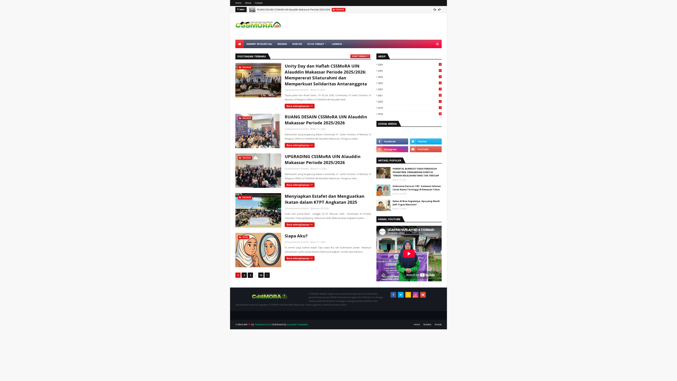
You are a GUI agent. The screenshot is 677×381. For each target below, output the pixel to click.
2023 (409, 83)
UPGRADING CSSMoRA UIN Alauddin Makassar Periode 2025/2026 (292, 10)
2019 (409, 107)
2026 (409, 64)
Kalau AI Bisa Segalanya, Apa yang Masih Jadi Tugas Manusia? (416, 202)
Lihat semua (359, 56)
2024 (409, 76)
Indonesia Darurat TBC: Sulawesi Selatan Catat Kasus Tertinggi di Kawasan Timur (417, 188)
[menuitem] (239, 44)
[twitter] (426, 141)
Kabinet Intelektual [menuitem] (259, 44)
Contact (259, 2)
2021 (409, 95)
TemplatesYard (262, 324)
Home (238, 2)
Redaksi (427, 324)
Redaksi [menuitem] (282, 44)
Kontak (438, 324)
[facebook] (392, 141)
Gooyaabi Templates (297, 324)
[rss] (408, 295)
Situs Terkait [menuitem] (315, 44)
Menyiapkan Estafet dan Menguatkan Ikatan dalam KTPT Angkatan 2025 (324, 199)
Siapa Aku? (296, 236)
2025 (409, 70)
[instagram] (392, 149)
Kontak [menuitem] (297, 44)
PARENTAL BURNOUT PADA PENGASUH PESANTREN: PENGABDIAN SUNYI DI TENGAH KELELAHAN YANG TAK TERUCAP (416, 172)
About (248, 2)
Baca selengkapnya (298, 106)
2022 (409, 89)
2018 (409, 114)
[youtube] (426, 149)
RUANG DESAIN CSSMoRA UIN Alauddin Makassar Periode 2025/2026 (326, 120)
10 (261, 275)
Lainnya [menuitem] (337, 44)
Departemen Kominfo (298, 89)
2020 (409, 101)
